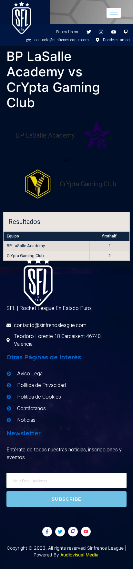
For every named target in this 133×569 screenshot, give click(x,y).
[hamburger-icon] (114, 13)
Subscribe (67, 499)
